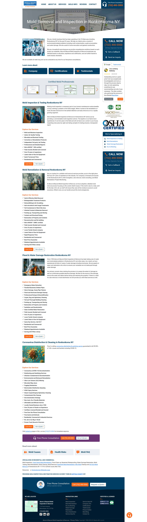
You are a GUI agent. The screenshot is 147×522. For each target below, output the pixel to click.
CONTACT (93, 4)
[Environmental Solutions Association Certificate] (89, 94)
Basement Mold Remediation (66, 464)
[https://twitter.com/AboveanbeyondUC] (48, 514)
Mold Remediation (112, 141)
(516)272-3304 (49, 431)
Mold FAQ (85, 452)
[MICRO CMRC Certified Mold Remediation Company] (52, 94)
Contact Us (86, 514)
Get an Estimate (82, 438)
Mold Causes (34, 452)
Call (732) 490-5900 (68, 438)
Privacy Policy (74, 520)
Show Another (108, 99)
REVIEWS (83, 4)
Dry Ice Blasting (111, 147)
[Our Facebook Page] (41, 514)
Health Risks (60, 452)
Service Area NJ (70, 514)
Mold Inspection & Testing (114, 138)
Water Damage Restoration (115, 144)
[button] (25, 89)
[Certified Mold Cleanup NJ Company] (107, 503)
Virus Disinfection (71, 512)
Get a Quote (39, 164)
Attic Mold (78, 464)
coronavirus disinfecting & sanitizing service (69, 346)
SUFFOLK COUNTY (77, 474)
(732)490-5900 (44, 511)
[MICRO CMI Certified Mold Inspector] (33, 94)
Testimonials (87, 71)
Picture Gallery (87, 510)
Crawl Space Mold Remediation (42, 462)
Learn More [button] (28, 164)
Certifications (61, 71)
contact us (28, 431)
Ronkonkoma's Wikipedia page (41, 470)
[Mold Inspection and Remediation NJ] (30, 4)
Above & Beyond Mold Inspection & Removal (56, 520)
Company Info (87, 504)
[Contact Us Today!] (31, 506)
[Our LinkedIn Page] (44, 514)
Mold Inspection (70, 501)
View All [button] (120, 99)
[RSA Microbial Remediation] (70, 94)
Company (33, 71)
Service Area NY (87, 501)
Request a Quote (97, 485)
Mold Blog (86, 512)
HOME (43, 4)
